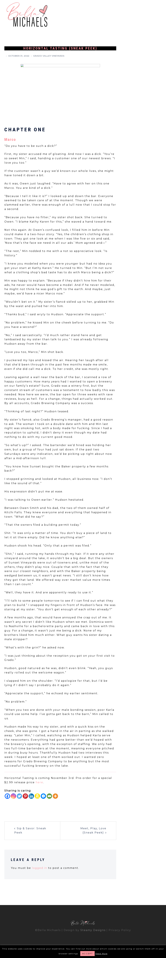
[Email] (49, 796)
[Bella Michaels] (26, 14)
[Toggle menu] (158, 15)
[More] (55, 796)
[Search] (151, 15)
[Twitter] (19, 796)
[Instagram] (13, 796)
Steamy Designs (93, 930)
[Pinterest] (25, 796)
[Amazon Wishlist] (37, 796)
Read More (101, 954)
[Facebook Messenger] (43, 796)
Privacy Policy (120, 930)
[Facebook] (7, 796)
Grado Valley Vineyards (48, 56)
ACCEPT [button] (87, 953)
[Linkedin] (31, 796)
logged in (39, 867)
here (39, 782)
